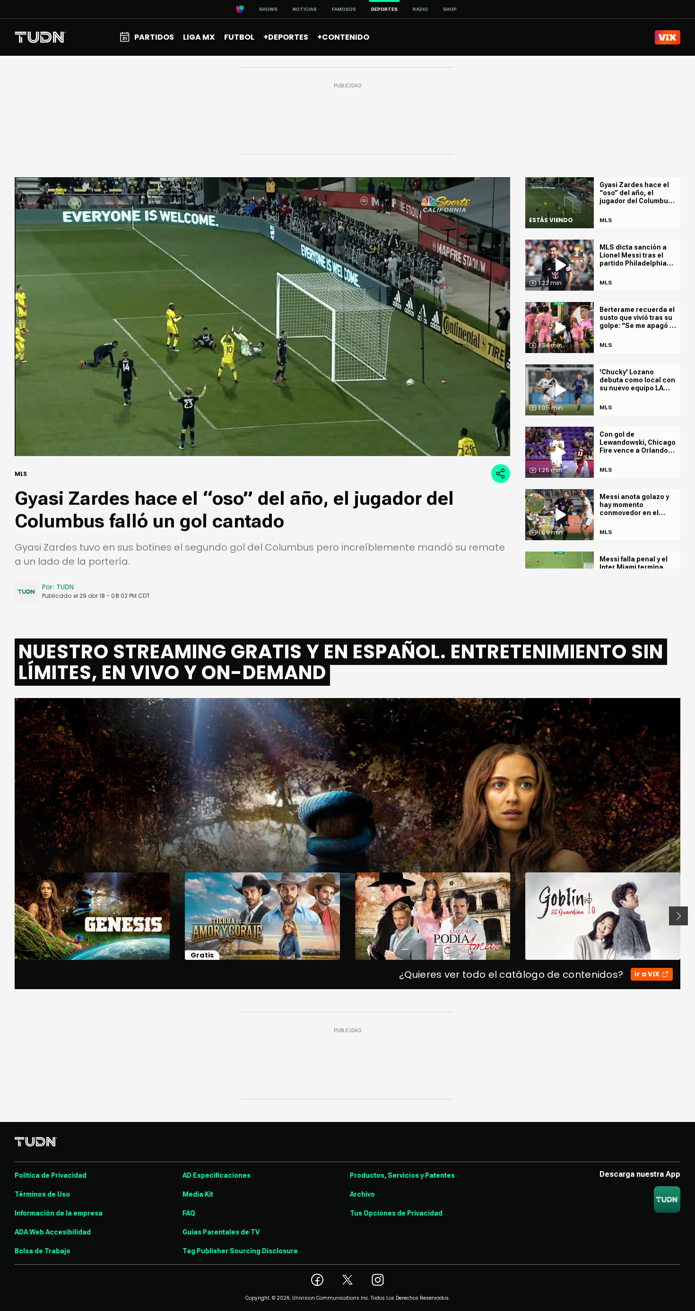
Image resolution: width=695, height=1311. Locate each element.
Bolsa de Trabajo (42, 1251)
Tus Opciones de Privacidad (396, 1213)
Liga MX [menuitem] (199, 37)
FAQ (188, 1213)
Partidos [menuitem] (154, 37)
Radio (420, 9)
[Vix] (667, 37)
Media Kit (197, 1194)
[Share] (500, 473)
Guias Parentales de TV (221, 1232)
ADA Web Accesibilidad (53, 1232)
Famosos (344, 9)
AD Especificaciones (216, 1175)
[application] (262, 316)
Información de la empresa (59, 1213)
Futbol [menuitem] (239, 37)
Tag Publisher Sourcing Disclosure (240, 1251)
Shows (268, 9)
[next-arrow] (678, 915)
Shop (450, 9)
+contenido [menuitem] (343, 37)
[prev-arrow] (8, 916)
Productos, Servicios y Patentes (402, 1175)
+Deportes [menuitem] (285, 37)
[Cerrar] (496, 421)
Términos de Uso (42, 1194)
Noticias (305, 9)
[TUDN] (40, 37)
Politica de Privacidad (51, 1175)
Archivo (362, 1194)
